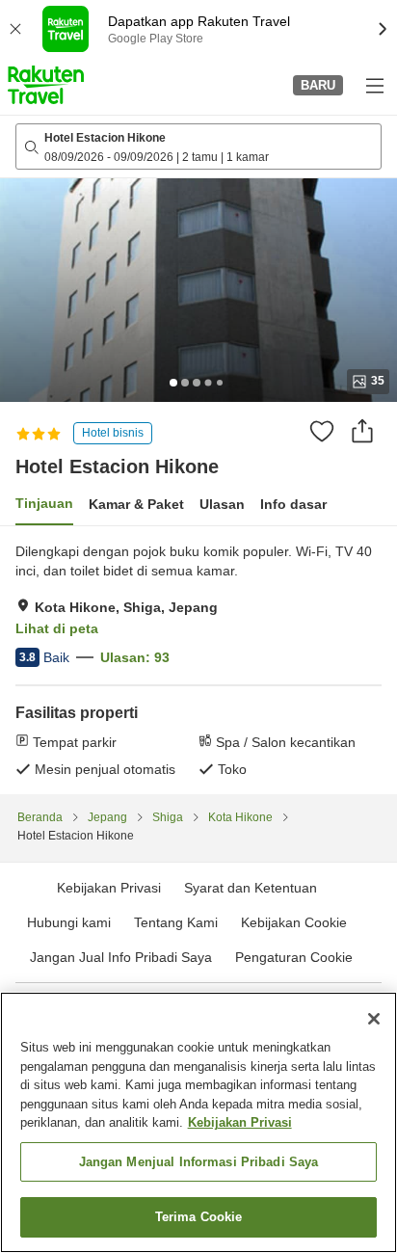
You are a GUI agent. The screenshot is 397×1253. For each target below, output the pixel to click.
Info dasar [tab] (293, 504)
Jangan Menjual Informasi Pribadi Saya (199, 1162)
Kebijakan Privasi (240, 1122)
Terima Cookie (199, 1217)
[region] (198, 1122)
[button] (46, 85)
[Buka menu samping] (373, 84)
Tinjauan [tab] (44, 503)
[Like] (321, 430)
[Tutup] (374, 1019)
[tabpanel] (198, 660)
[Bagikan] (362, 431)
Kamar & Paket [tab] (136, 504)
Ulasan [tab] (222, 504)
